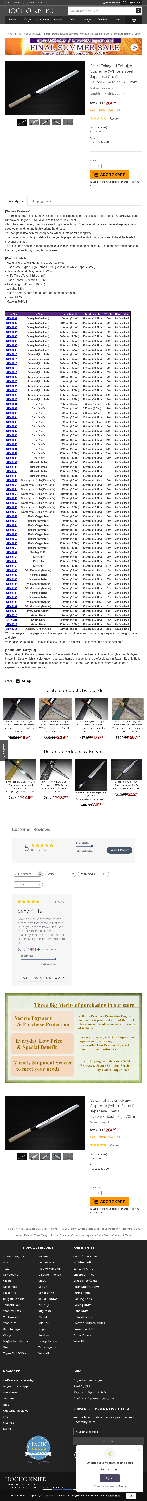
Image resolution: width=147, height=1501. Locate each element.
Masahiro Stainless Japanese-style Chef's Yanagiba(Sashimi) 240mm (91, 795)
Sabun (42, 1286)
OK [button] (131, 1495)
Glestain (9, 1280)
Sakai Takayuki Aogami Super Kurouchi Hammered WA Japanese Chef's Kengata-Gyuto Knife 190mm (128, 726)
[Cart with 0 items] (133, 20)
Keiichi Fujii (11, 1329)
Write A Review (120, 850)
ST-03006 (11, 340)
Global (42, 1317)
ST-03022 (11, 376)
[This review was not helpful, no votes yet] (62, 978)
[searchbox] (24, 873)
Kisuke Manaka (49, 1268)
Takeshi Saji (11, 1305)
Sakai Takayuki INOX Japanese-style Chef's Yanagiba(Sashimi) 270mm (126, 785)
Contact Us (28, 1484)
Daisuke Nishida (49, 1274)
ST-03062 (11, 516)
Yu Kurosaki (11, 1317)
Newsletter (10, 1392)
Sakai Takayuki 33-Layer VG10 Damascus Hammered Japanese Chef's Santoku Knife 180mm (91, 726)
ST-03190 (11, 570)
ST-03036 (11, 426)
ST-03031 (11, 403)
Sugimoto (45, 1311)
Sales (72, 19)
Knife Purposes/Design (19, 1380)
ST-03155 (11, 565)
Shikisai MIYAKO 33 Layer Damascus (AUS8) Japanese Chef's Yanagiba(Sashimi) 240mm (56, 786)
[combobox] (60, 874)
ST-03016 (11, 367)
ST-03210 (11, 615)
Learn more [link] (114, 1495)
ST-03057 (11, 502)
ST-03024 (11, 385)
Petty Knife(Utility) (86, 1286)
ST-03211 (11, 619)
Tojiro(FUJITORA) (14, 1353)
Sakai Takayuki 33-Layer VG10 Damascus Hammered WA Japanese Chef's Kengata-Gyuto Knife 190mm (55, 726)
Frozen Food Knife (86, 1329)
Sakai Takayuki (102, 88)
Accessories (42, 19)
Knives (27, 19)
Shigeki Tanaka (14, 1299)
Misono (43, 1256)
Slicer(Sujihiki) (84, 1274)
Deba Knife (81, 1311)
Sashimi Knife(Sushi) (107, 94)
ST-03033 (11, 412)
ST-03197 (11, 597)
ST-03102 (11, 462)
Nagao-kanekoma (15, 1341)
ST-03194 (11, 583)
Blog (6, 1404)
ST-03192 (11, 574)
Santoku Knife (83, 1268)
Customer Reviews (15, 1410)
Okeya (7, 1335)
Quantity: (95, 160)
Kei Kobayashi (48, 1262)
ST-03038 (11, 435)
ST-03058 (11, 507)
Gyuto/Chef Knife (85, 1256)
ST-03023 (11, 381)
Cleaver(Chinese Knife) (89, 1323)
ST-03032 (11, 408)
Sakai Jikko (46, 1292)
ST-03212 (11, 624)
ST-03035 (11, 421)
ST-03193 (11, 579)
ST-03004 (11, 331)
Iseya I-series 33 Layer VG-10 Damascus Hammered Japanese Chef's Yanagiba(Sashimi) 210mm (21, 786)
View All (43, 1353)
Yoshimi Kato (12, 1311)
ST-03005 (11, 336)
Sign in (104, 2)
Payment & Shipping (17, 1386)
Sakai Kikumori (48, 1299)
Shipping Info (40, 201)
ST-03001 (11, 318)
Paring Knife (82, 1292)
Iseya (6, 1262)
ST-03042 (11, 453)
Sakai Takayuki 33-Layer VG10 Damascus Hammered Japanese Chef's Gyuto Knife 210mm (19, 726)
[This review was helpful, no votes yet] (56, 978)
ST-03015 (11, 363)
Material (58, 19)
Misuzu (43, 1323)
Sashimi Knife (83, 1262)
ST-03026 (11, 394)
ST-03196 (11, 592)
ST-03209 (11, 610)
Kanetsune (10, 1274)
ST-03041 (11, 448)
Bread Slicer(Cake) (86, 1280)
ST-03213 (11, 628)
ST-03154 (11, 561)
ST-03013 (11, 354)
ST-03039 (11, 439)
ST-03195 (11, 588)
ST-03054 (11, 489)
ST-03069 (11, 547)
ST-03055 (11, 493)
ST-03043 (11, 457)
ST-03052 (11, 480)
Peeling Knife (83, 1299)
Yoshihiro (9, 1323)
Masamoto (10, 1286)
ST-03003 (11, 327)
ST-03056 (11, 498)
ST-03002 (11, 322)
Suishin (43, 1335)
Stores (87, 19)
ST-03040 (11, 444)
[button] (4, 750)
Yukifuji (43, 1305)
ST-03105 (11, 475)
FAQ (5, 1416)
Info (118, 19)
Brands (12, 19)
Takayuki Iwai (47, 1341)
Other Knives (82, 1335)
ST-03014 (11, 358)
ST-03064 (11, 525)
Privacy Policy (12, 1484)
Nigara (43, 1329)
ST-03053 (11, 484)
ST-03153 (11, 556)
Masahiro (9, 1292)
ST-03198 (11, 601)
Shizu (42, 1280)
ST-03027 (11, 399)
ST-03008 (11, 349)
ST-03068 (11, 543)
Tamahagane (47, 1347)
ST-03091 (11, 552)
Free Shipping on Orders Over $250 (27, 2)
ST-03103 (11, 466)
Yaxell (7, 1268)
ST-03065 (11, 529)
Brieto (7, 1347)
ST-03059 (11, 511)
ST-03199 (11, 606)
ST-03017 (11, 372)
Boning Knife (82, 1305)
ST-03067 (11, 538)
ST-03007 (11, 345)
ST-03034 (11, 417)
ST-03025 (11, 390)
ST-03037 (11, 430)
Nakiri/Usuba (83, 1317)
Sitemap (9, 1422)
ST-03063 (11, 520)
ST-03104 (11, 471)
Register (116, 2)
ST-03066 (11, 534)
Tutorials (102, 19)
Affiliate (8, 1398)
